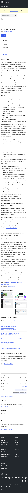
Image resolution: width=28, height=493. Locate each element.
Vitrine (16, 437)
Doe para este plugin (6, 429)
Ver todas (24, 407)
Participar (17, 449)
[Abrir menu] (26, 2)
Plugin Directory (5, 6)
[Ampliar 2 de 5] (11, 301)
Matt (3, 463)
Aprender (3, 449)
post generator (16, 392)
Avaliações (5, 44)
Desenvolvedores (5, 454)
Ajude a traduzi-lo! (14, 11)
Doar (16, 454)
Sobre (2, 437)
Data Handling (11, 286)
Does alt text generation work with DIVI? (11, 338)
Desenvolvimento (7, 51)
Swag (17, 456)
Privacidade (4, 445)
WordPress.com (6, 461)
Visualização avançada (7, 396)
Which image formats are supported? (10, 348)
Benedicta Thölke (7, 31)
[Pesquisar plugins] (15, 15)
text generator (23, 392)
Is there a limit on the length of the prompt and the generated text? (10, 334)
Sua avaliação (4, 407)
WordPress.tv (5, 456)
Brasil (6, 474)
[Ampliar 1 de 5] (11, 294)
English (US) (24, 386)
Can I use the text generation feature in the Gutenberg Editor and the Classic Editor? (8, 328)
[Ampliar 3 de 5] (24, 294)
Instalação (5, 47)
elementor (24, 389)
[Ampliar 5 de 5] (24, 311)
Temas (16, 440)
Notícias (3, 440)
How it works (14, 320)
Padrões (17, 445)
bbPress (4, 465)
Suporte (5, 54)
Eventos (17, 451)
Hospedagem (4, 442)
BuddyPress (5, 468)
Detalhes (5, 40)
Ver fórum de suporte (6, 417)
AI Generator (18, 389)
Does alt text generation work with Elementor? (7, 343)
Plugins (16, 442)
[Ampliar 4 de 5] (24, 303)
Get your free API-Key (11, 228)
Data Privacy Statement (12, 282)
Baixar (3, 35)
